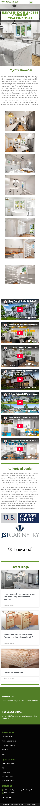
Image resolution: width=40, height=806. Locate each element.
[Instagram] (6, 797)
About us (5, 750)
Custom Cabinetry (8, 781)
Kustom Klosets (8, 737)
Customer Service (8, 745)
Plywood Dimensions (13, 673)
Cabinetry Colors (8, 764)
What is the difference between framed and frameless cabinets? (18, 636)
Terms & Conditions (9, 741)
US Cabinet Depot (8, 776)
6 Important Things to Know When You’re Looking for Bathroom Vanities (19, 596)
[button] (31, 2)
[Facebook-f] (3, 797)
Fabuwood (6, 772)
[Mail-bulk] (10, 797)
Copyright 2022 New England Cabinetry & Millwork (20, 804)
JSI (3, 768)
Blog (4, 754)
